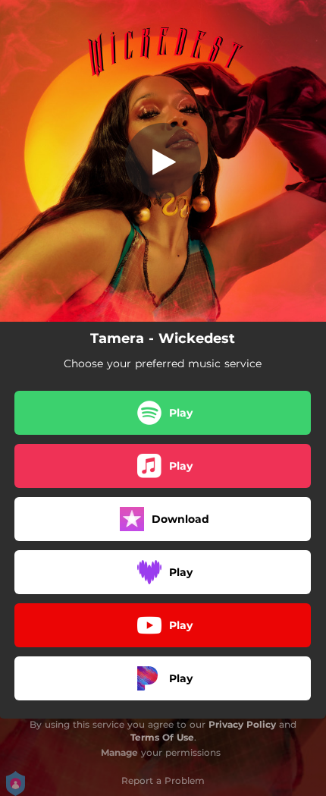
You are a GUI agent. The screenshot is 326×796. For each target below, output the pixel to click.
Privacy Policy (242, 724)
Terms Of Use (162, 737)
